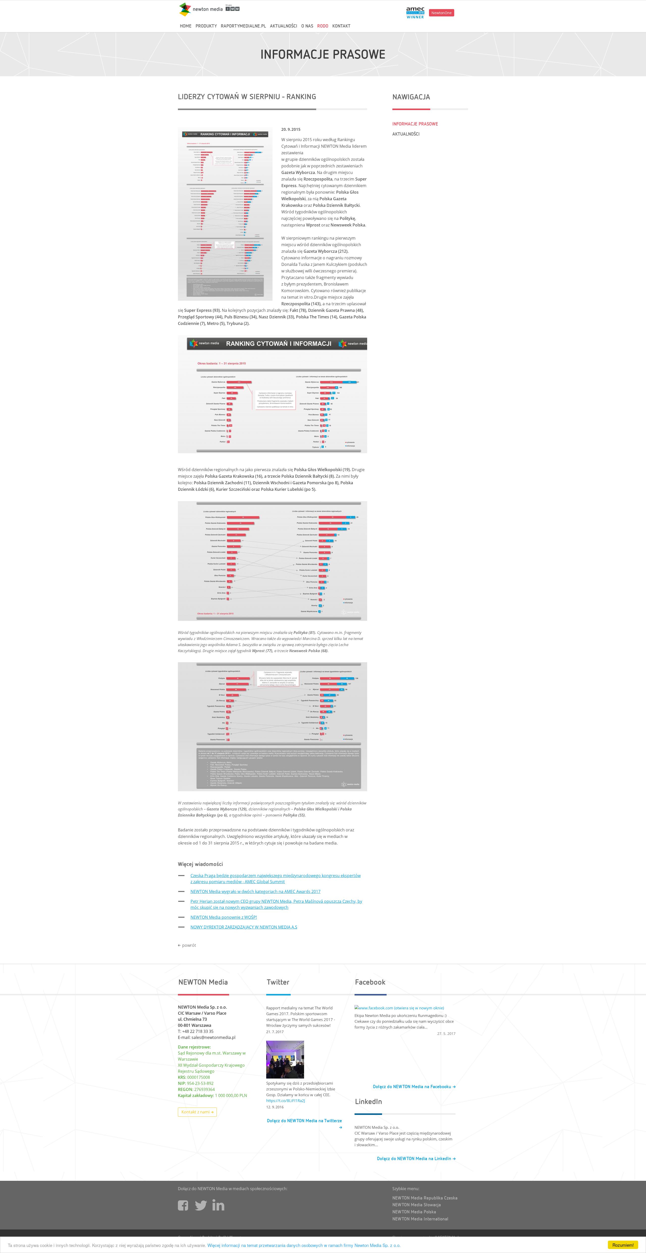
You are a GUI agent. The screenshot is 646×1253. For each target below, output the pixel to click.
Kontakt (341, 26)
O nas (307, 26)
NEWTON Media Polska (414, 1212)
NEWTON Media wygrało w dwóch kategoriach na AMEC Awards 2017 (255, 891)
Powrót (189, 945)
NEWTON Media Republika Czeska (424, 1198)
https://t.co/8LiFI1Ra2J (285, 1100)
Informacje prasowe (323, 55)
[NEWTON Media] (209, 9)
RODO (322, 26)
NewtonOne (442, 12)
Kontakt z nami (196, 1112)
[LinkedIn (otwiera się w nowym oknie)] (219, 1208)
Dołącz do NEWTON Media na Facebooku (412, 1087)
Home (186, 26)
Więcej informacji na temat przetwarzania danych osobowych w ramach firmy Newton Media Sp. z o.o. (304, 1245)
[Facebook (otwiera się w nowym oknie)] (183, 1209)
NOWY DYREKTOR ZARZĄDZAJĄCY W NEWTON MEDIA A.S (244, 927)
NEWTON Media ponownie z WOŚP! (224, 917)
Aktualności (283, 26)
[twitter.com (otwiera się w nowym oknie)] (304, 1060)
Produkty (206, 26)
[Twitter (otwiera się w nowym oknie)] (200, 1207)
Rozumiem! (623, 1245)
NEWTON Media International (420, 1219)
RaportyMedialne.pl (243, 26)
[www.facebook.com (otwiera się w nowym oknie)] (405, 1008)
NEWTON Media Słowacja (416, 1205)
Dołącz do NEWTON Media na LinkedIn (414, 1159)
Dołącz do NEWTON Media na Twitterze (304, 1121)
